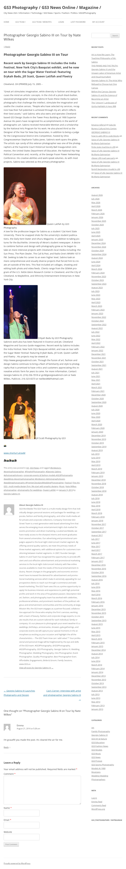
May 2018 (95, 505)
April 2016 (95, 594)
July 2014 (95, 657)
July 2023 (95, 291)
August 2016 (97, 579)
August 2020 (97, 406)
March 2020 (96, 424)
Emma (20, 725)
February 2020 (97, 428)
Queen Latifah (49, 490)
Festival (68, 482)
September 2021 (98, 365)
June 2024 (95, 261)
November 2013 (98, 679)
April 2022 (95, 343)
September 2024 (98, 254)
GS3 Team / (20, 22)
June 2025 (95, 232)
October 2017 (97, 528)
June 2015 (95, 627)
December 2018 (98, 479)
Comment (10, 773)
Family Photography (100, 731)
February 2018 (97, 516)
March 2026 (96, 210)
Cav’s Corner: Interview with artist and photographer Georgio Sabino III (62, 695)
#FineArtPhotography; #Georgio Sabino (43, 471)
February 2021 (97, 391)
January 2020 (97, 431)
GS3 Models (96, 749)
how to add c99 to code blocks (105, 136)
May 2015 (95, 631)
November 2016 (98, 568)
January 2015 (97, 646)
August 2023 (97, 287)
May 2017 (95, 546)
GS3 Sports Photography (102, 764)
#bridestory (55, 467)
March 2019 (96, 468)
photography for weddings (30, 490)
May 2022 (95, 339)
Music (62, 486)
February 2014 (97, 668)
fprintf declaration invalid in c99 (105, 169)
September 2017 (98, 531)
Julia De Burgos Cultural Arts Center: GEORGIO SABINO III (104, 128)
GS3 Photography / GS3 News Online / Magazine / (52, 7)
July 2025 (95, 228)
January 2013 (97, 709)
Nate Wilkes (70, 486)
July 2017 (95, 539)
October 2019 (97, 443)
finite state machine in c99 (103, 147)
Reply (6, 747)
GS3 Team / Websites (42, 22)
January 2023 (97, 313)
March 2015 (96, 639)
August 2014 (97, 653)
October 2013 (97, 683)
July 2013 (95, 694)
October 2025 (97, 224)
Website (8, 831)
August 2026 (97, 195)
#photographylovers (13, 475)
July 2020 (95, 409)
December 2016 (98, 565)
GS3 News (34, 467)
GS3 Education (98, 742)
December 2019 (98, 435)
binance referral (98, 124)
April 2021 (95, 383)
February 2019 (97, 472)
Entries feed (96, 801)
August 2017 (97, 535)
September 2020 (98, 402)
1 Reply (7, 46)
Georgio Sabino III (12, 493)
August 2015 (97, 624)
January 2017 (97, 561)
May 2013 (95, 701)
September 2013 (98, 687)
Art (27, 467)
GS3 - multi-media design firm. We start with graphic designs (31, 486)
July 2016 (95, 583)
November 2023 (98, 276)
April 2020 (95, 420)
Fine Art (76, 482)
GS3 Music (96, 753)
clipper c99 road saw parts (103, 158)
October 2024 (97, 250)
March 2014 (96, 664)
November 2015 (98, 613)
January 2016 (97, 605)
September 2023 (98, 283)
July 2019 (95, 454)
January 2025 (97, 239)
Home (6, 22)
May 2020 (95, 417)
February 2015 (97, 642)
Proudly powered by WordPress (17, 863)
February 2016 (97, 602)
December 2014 (98, 650)
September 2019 (98, 446)
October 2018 (97, 487)
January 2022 (97, 350)
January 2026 (97, 217)
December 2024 (98, 243)
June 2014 (95, 661)
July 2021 (95, 372)
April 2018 (95, 509)
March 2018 (96, 513)
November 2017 (98, 524)
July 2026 (95, 198)
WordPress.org (98, 809)
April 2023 (95, 302)
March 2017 (96, 553)
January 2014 (97, 672)
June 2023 (95, 295)
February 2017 (97, 557)
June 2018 (95, 502)
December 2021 (98, 354)
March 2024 (96, 269)
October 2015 (97, 616)
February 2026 (97, 213)
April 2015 (95, 635)
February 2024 (97, 272)
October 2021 (97, 361)
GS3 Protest (96, 761)
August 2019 (97, 450)
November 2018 (98, 483)
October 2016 (97, 572)
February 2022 (97, 346)
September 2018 (98, 491)
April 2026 (95, 206)
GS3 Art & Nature (99, 738)
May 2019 (95, 461)
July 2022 (95, 332)
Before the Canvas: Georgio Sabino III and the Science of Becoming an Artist (104, 95)
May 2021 (95, 380)
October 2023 (97, 280)
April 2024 (95, 265)
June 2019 (95, 457)
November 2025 (98, 221)
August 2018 (97, 494)
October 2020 (97, 398)
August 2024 (97, 258)
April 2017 (95, 550)
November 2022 (98, 317)
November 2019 (98, 439)
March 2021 (96, 387)
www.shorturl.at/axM (14, 453)
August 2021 (97, 369)
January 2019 (97, 476)
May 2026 (95, 202)
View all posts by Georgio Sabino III (36, 667)
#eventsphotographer (14, 471)
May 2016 (95, 590)
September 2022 (98, 324)
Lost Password (78, 22)
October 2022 (97, 320)
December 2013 (98, 676)
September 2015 (98, 620)
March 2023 (96, 306)
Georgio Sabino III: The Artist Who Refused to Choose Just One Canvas (106, 84)
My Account (98, 22)
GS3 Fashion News (99, 746)
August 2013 (97, 690)
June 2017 (95, 542)
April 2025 (95, 235)
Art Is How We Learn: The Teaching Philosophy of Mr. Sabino (103, 58)
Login (61, 22)
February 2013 (97, 705)
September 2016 (98, 576)
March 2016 (96, 598)
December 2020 (98, 394)
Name (8, 807)
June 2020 (95, 413)
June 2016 (95, 587)
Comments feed (98, 805)
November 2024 (98, 246)
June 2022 (95, 335)
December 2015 (98, 609)
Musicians (95, 772)
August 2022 (97, 328)
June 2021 (95, 376)
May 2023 (95, 298)
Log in (94, 798)
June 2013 (95, 698)
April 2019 (95, 465)
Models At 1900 (98, 768)
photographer (10, 490)
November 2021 (98, 357)
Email (7, 819)
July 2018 (95, 498)
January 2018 (97, 520)
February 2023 (97, 309)
